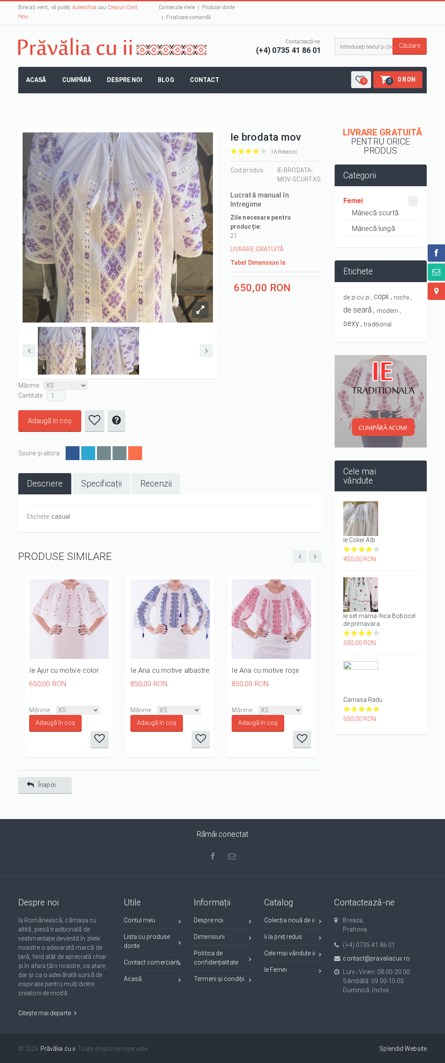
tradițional (378, 324)
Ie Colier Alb (359, 539)
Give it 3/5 (248, 151)
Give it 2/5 (241, 151)
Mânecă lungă (373, 228)
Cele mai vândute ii (289, 953)
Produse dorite (218, 7)
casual (60, 516)
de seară (357, 310)
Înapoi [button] (47, 784)
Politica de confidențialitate (216, 958)
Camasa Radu (363, 699)
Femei (353, 201)
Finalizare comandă (188, 17)
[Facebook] (72, 453)
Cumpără (77, 79)
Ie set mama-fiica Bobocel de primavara (379, 619)
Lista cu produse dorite (147, 941)
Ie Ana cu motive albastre (170, 670)
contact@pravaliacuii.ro (376, 958)
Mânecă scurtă (375, 213)
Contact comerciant (151, 962)
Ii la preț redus (283, 936)
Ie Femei (275, 969)
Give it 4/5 (256, 151)
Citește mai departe (45, 1013)
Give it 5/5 (263, 151)
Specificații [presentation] (101, 484)
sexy (351, 323)
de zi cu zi (356, 297)
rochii (402, 297)
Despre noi (124, 79)
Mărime (29, 385)
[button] (361, 79)
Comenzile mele (176, 7)
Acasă (36, 79)
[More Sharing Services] (135, 453)
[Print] (119, 453)
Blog (166, 79)
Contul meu (140, 920)
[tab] (44, 483)
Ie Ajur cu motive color (64, 670)
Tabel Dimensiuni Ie (258, 262)
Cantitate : (31, 395)
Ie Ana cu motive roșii (265, 670)
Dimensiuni (209, 936)
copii (381, 296)
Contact (205, 79)
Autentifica (84, 7)
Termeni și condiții (219, 978)
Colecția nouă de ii (289, 920)
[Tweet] (88, 453)
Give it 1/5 (234, 151)
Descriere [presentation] (45, 484)
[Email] (104, 453)
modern (388, 310)
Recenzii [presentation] (156, 484)
